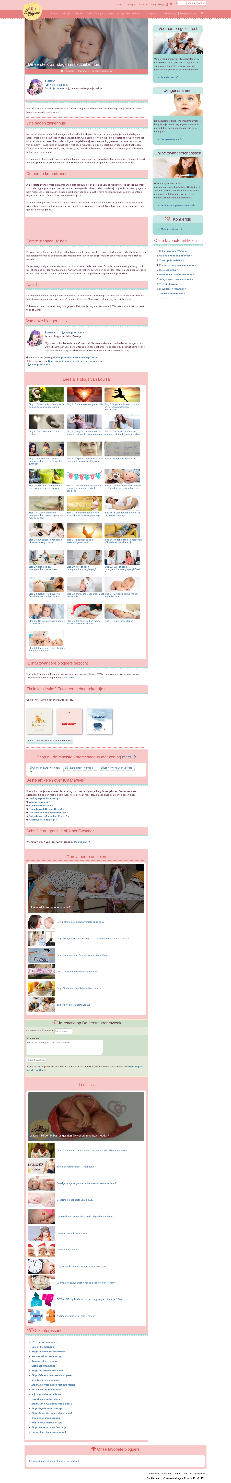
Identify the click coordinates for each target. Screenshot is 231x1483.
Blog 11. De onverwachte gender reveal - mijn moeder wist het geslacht (84, 488)
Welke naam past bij (67, 1249)
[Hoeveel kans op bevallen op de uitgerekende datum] (41, 1216)
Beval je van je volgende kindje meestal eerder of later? (86, 1183)
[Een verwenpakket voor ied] (116, 767)
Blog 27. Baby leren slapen (119, 621)
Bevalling (143, 4)
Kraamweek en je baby (44, 1361)
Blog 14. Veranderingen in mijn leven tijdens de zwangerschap (83, 513)
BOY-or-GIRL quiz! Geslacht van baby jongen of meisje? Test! (90, 1299)
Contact (177, 1473)
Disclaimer (199, 1473)
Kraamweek (83, 71)
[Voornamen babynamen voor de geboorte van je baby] (41, 1282)
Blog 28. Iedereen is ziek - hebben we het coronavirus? (47, 649)
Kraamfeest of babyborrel (46, 1389)
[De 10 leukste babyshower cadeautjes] (41, 971)
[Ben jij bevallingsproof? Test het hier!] (41, 1166)
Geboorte (70, 71)
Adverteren (153, 1473)
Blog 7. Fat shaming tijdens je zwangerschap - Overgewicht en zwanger (46, 461)
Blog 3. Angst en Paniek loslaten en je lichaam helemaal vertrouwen (122, 407)
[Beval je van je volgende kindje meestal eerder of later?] (41, 1183)
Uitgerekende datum (130, 13)
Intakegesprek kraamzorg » (44, 798)
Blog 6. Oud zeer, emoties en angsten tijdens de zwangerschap (122, 432)
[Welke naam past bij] (41, 1249)
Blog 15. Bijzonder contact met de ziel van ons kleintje (123, 513)
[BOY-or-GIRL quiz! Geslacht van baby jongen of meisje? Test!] (41, 1299)
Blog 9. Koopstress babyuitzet (120, 458)
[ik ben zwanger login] (166, 4)
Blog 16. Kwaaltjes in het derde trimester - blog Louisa (45, 541)
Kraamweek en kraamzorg (46, 1356)
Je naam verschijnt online (40, 1030)
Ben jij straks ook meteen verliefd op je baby (80, 921)
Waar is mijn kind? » (40, 802)
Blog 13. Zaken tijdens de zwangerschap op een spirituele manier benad (46, 515)
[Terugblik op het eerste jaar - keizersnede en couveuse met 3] (41, 938)
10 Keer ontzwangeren (44, 1342)
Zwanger (130, 4)
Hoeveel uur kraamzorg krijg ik (48, 1432)
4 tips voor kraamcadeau (45, 1418)
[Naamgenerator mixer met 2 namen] (41, 1315)
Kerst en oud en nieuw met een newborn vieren (75, 361)
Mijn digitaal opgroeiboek (46, 1394)
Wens (119, 4)
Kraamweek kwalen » (41, 805)
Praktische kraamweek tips (46, 1422)
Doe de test (168, 77)
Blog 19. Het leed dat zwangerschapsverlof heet (43, 568)
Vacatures (166, 1473)
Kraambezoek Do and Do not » (46, 809)
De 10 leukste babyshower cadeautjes (77, 971)
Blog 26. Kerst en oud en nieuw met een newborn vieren (83, 622)
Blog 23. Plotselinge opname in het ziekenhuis (85, 595)
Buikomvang (169, 13)
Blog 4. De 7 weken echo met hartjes (44, 432)
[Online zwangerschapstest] (178, 167)
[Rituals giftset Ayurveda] (79, 767)
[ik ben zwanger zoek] (170, 4)
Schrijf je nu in (53, 88)
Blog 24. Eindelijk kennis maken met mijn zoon (121, 595)
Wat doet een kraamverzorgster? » (48, 812)
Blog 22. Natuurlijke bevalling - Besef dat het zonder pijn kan (45, 595)
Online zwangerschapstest (176, 205)
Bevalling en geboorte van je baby (75, 1199)
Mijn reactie (32, 1038)
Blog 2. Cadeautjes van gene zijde (85, 404)
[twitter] (202, 1478)
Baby (153, 4)
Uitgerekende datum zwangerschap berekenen (82, 1266)
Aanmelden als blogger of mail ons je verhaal (54, 1461)
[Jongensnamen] (178, 105)
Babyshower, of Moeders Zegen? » (49, 816)
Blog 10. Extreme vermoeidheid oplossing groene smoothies (45, 486)
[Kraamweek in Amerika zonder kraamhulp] (41, 955)
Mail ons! (68, 677)
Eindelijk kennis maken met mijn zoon (75, 357)
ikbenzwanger (32, 11)
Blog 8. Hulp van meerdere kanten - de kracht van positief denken (85, 459)
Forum (54, 13)
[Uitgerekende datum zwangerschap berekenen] (41, 1266)
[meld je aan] (101, 88)
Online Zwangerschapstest (101, 13)
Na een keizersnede (42, 1346)
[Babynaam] (39, 736)
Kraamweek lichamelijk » (43, 819)
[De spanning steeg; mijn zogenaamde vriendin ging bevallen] (41, 1150)
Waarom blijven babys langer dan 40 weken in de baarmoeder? (69, 1135)
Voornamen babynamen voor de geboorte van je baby (86, 1282)
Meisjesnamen (188, 13)
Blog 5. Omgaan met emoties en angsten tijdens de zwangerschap (84, 432)
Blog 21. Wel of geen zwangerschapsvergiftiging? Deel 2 (122, 569)
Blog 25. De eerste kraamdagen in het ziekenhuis (47, 622)
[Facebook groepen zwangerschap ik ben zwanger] (202, 13)
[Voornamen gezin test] (178, 43)
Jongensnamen (170, 139)
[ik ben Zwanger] (62, 71)
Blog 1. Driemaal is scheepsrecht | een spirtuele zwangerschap (47, 405)
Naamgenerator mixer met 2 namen (76, 1316)
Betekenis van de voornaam (72, 1233)
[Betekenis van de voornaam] (41, 1232)
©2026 (187, 1473)
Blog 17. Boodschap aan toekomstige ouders (80, 541)
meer (127, 757)
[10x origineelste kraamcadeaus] (41, 1004)
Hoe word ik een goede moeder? (50, 907)
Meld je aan (81, 841)
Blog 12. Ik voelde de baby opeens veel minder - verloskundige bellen (123, 486)
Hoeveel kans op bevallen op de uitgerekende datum (85, 1216)
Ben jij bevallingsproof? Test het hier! (76, 1166)
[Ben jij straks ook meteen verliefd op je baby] (41, 921)
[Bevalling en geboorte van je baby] (41, 1199)
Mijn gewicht (152, 13)
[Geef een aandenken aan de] (46, 771)
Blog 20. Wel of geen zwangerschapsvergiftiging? (81, 568)
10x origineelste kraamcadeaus (73, 1004)
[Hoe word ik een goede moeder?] (86, 912)
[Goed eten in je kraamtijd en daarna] (41, 988)
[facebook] (196, 1478)
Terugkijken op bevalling (45, 1399)
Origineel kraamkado (43, 1365)
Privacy (188, 1478)
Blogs (161, 4)
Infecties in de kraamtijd (45, 1380)
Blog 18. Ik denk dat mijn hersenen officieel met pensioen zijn (123, 541)
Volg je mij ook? (58, 84)
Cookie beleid (154, 1478)
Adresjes (66, 13)
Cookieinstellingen (173, 1478)
